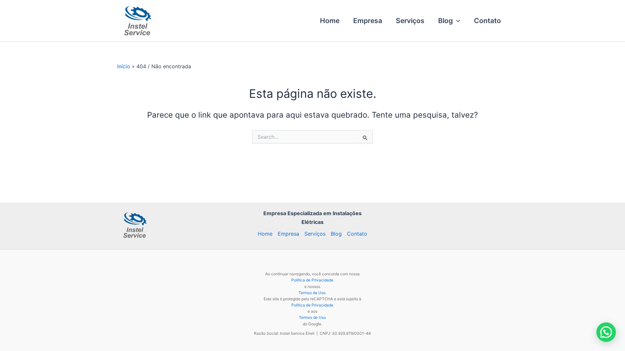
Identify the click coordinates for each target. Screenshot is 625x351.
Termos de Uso (312, 292)
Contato (487, 21)
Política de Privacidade (312, 280)
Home (330, 21)
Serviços (410, 21)
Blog (445, 21)
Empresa (367, 21)
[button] (456, 21)
